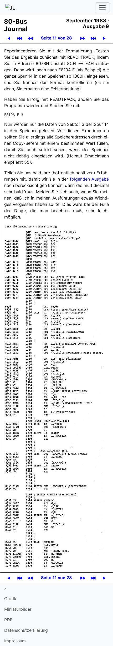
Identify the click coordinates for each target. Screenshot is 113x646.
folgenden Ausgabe (89, 179)
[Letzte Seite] (93, 38)
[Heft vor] (83, 38)
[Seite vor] (104, 38)
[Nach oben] (56, 588)
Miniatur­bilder (18, 609)
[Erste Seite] (19, 38)
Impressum (15, 640)
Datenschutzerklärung (26, 630)
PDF (8, 619)
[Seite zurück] (9, 38)
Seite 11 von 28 (56, 38)
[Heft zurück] (30, 38)
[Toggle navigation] (102, 7)
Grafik (10, 598)
